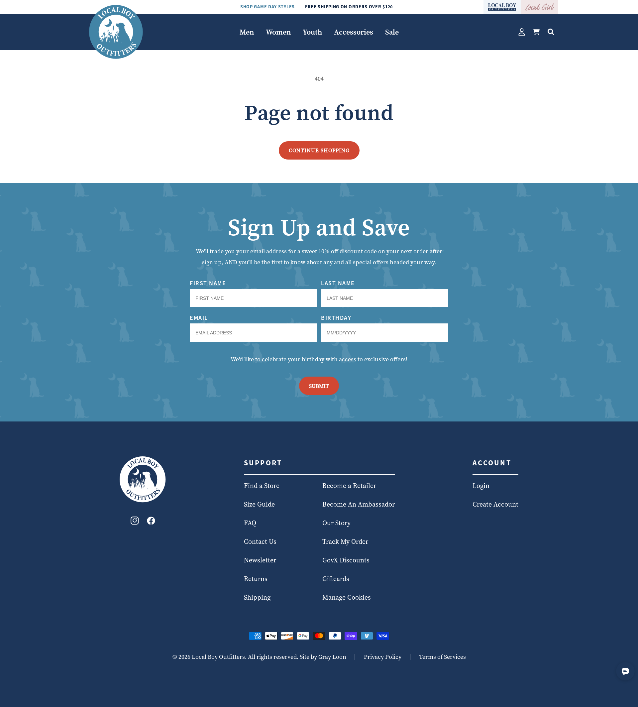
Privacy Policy (382, 656)
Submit (319, 386)
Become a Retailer (349, 486)
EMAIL (199, 317)
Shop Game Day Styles (267, 7)
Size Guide (259, 504)
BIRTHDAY (336, 317)
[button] (247, 32)
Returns (255, 579)
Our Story (336, 523)
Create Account (495, 504)
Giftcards (335, 579)
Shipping (257, 597)
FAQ (250, 523)
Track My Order (345, 541)
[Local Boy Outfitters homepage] (502, 7)
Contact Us (260, 541)
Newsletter (260, 560)
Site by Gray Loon (323, 656)
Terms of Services (442, 656)
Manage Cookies (346, 597)
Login (481, 486)
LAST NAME (338, 283)
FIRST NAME (208, 283)
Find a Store (261, 486)
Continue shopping (319, 150)
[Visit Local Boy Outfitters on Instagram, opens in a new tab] (135, 522)
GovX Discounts (346, 560)
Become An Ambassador (358, 504)
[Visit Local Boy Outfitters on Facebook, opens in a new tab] (151, 522)
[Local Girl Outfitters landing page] (539, 7)
